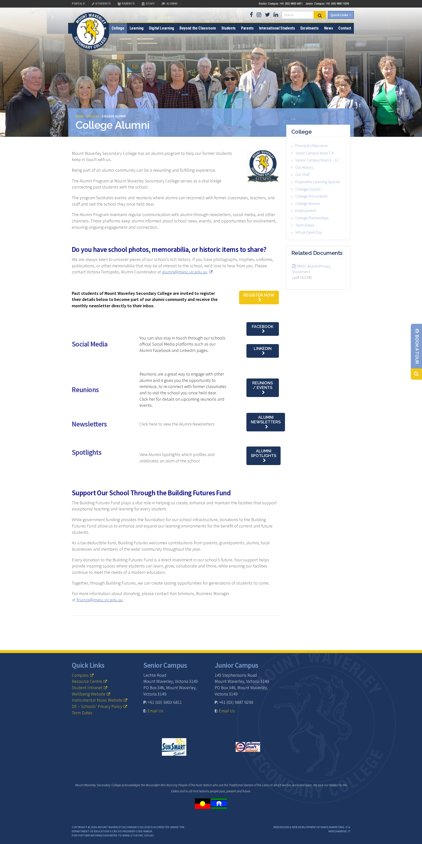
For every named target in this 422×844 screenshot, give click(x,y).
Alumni (172, 3)
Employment (305, 210)
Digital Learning (161, 28)
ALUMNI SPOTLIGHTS (263, 453)
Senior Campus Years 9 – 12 (316, 160)
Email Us (155, 711)
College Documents (311, 196)
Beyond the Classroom (197, 28)
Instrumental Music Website (97, 700)
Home (101, 28)
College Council (308, 189)
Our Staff (302, 174)
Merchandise (337, 831)
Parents (128, 3)
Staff (150, 3)
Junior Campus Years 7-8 (314, 152)
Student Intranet (87, 687)
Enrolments (309, 28)
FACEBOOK (262, 326)
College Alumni (307, 203)
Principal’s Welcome (311, 145)
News (328, 28)
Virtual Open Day (308, 232)
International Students (277, 28)
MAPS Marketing (332, 827)
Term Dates (304, 225)
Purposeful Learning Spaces (317, 181)
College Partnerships (311, 217)
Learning (137, 28)
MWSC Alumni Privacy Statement (311, 269)
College (118, 28)
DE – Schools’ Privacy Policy (97, 706)
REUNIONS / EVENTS (262, 385)
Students (103, 3)
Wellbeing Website (88, 694)
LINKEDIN (263, 348)
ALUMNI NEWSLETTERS (266, 419)
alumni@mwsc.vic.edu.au (185, 272)
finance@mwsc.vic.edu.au (99, 600)
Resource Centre (87, 681)
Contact (344, 28)
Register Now (258, 295)
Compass (80, 675)
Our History (304, 167)
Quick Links (340, 15)
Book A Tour (417, 349)
